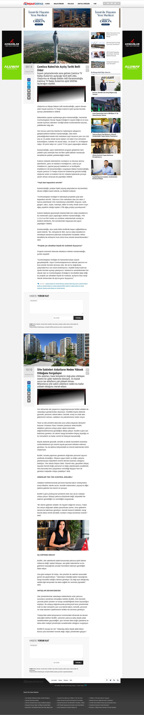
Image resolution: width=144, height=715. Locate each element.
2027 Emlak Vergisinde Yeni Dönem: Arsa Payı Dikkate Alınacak (70, 705)
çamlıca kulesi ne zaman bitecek (54, 284)
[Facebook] (28, 79)
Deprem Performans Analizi (32, 700)
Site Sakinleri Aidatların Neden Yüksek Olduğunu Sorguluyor (37, 698)
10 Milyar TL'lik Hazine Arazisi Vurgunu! (99, 698)
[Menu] (104, 3)
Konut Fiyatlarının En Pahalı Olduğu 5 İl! (67, 707)
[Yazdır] (28, 94)
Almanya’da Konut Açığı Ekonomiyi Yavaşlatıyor (101, 700)
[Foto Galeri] (111, 3)
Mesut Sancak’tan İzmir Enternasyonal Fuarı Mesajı (70, 700)
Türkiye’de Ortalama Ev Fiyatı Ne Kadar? (99, 705)
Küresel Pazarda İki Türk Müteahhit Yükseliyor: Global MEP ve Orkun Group (70, 703)
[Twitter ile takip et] (110, 680)
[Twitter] (28, 83)
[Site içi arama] (118, 3)
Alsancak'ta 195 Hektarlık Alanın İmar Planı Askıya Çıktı (39, 707)
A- (87, 70)
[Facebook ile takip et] (107, 680)
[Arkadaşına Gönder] (28, 90)
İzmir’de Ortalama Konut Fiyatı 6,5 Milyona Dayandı (38, 702)
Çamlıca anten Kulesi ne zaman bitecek (54, 288)
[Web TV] (108, 3)
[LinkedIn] (28, 87)
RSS (71, 680)
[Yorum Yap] (28, 97)
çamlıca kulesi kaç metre (71, 284)
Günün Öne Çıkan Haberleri (31, 692)
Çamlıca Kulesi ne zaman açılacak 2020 (54, 286)
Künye (60, 680)
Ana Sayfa (54, 680)
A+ (87, 67)
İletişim (66, 680)
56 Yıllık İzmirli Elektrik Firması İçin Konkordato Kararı (102, 702)
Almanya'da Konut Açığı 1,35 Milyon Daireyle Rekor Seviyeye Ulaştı (37, 705)
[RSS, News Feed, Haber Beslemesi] (114, 680)
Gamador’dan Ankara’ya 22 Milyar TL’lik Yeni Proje (69, 698)
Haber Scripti (80, 685)
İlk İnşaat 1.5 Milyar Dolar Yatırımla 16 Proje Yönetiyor (102, 707)
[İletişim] (115, 3)
